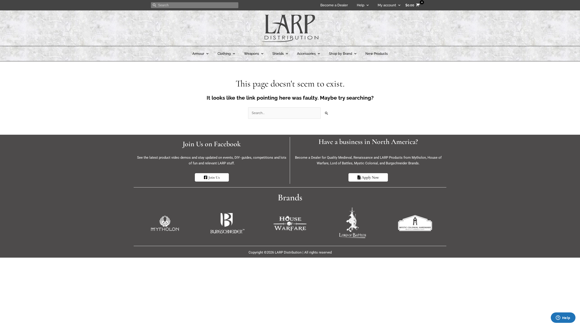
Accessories (306, 54)
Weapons (251, 54)
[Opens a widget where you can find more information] (563, 318)
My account (387, 5)
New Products (376, 54)
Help (360, 5)
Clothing (224, 54)
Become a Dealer (334, 5)
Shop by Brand (340, 54)
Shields (278, 54)
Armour (198, 54)
